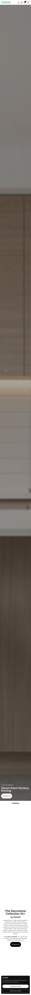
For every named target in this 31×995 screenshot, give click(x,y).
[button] (22, 2)
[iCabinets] (6, 2)
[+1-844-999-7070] (19, 2)
